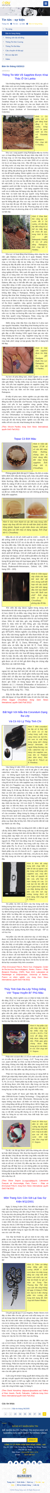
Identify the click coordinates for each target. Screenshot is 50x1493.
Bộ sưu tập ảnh (11, 55)
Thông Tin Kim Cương (14, 42)
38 (40, 1414)
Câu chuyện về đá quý (14, 51)
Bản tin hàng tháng (12, 33)
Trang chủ (11, 1482)
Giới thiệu (21, 1482)
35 (25, 1414)
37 (35, 1414)
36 (30, 1414)
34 (20, 1414)
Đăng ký (32, 1440)
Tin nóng (8, 29)
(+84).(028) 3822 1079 (29, 1452)
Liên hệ (36, 1485)
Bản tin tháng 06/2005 (20, 1408)
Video (7, 59)
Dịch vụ (30, 1482)
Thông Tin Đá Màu (12, 46)
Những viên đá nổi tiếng (14, 38)
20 (15, 1414)
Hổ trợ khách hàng (24, 1485)
